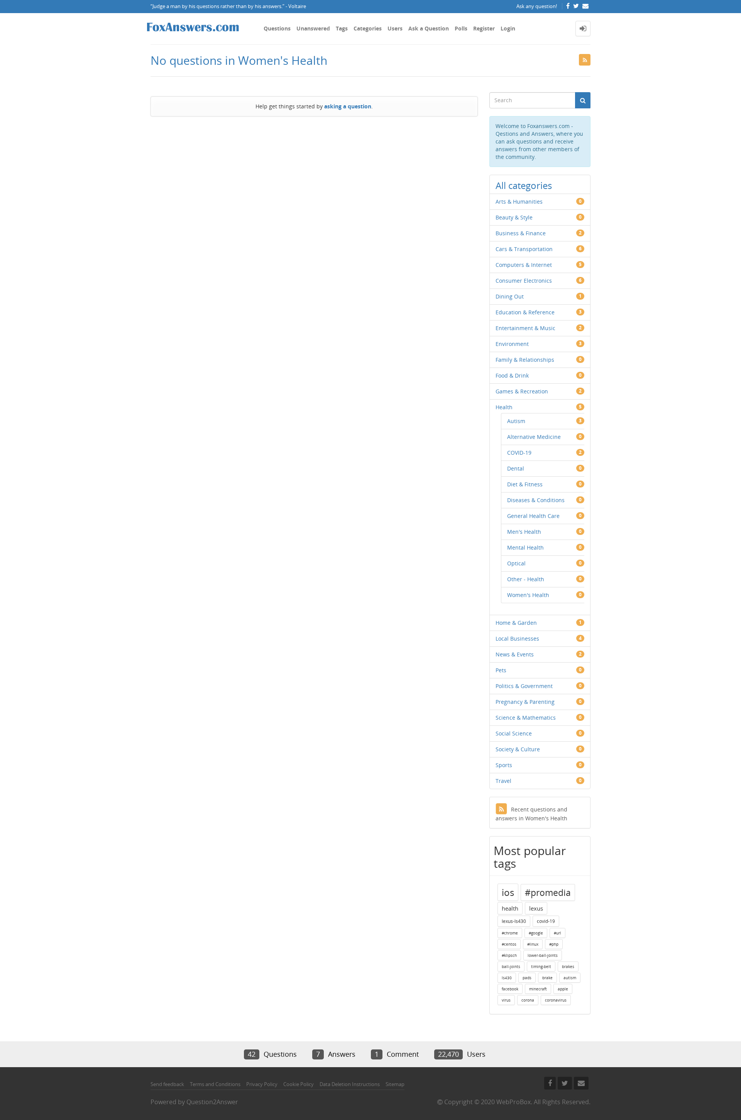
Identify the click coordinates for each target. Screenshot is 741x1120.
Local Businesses (517, 638)
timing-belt (541, 966)
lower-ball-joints (543, 955)
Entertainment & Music (525, 328)
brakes (568, 966)
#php (553, 944)
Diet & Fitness (525, 484)
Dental (515, 468)
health (510, 908)
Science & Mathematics (526, 717)
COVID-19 (519, 452)
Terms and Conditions (215, 1084)
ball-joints (511, 966)
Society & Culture (518, 749)
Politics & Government (524, 686)
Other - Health (525, 579)
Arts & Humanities (519, 201)
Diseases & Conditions (536, 500)
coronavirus (556, 1000)
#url (557, 933)
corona (527, 1000)
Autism (516, 421)
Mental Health (525, 547)
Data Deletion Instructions (350, 1084)
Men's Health (524, 531)
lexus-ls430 (514, 921)
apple (563, 989)
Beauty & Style (514, 217)
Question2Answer (212, 1102)
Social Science (514, 733)
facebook (510, 989)
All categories (524, 185)
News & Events (515, 654)
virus (506, 1000)
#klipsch (509, 955)
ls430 (507, 977)
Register (484, 28)
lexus (536, 908)
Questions (277, 28)
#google (536, 933)
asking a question (347, 106)
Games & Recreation (522, 391)
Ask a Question (428, 28)
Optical (516, 563)
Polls (461, 28)
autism (569, 977)
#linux (532, 944)
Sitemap (395, 1084)
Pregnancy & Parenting (525, 701)
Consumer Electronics (524, 280)
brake (547, 977)
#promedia (548, 892)
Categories (368, 28)
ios (508, 892)
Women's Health (528, 595)
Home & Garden (516, 622)
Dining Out (510, 296)
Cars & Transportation (524, 249)
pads (527, 977)
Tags (342, 28)
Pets (501, 670)
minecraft (538, 989)
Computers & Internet (524, 264)
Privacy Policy (261, 1084)
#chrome (510, 933)
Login (508, 28)
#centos (509, 944)
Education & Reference (525, 312)
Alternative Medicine (534, 436)
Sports (504, 765)
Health (504, 407)
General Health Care (533, 516)
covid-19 (546, 921)
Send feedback (167, 1084)
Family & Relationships (525, 359)
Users (395, 28)
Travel (503, 780)
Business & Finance (521, 233)
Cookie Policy (298, 1084)
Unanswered (313, 28)
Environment (512, 343)
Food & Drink (512, 375)
